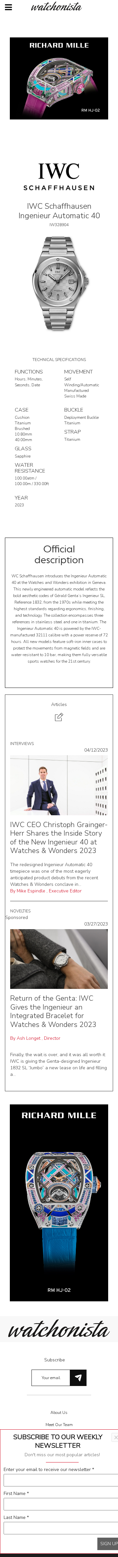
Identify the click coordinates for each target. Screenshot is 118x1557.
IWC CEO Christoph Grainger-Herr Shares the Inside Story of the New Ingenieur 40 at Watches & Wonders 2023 (59, 838)
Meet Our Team (59, 1424)
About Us (59, 1412)
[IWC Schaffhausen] (59, 176)
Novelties (20, 911)
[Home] (59, 6)
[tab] (59, 713)
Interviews (22, 743)
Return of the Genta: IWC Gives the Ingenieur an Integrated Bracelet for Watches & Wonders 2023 (53, 1011)
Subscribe (54, 1360)
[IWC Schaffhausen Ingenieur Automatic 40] (59, 283)
